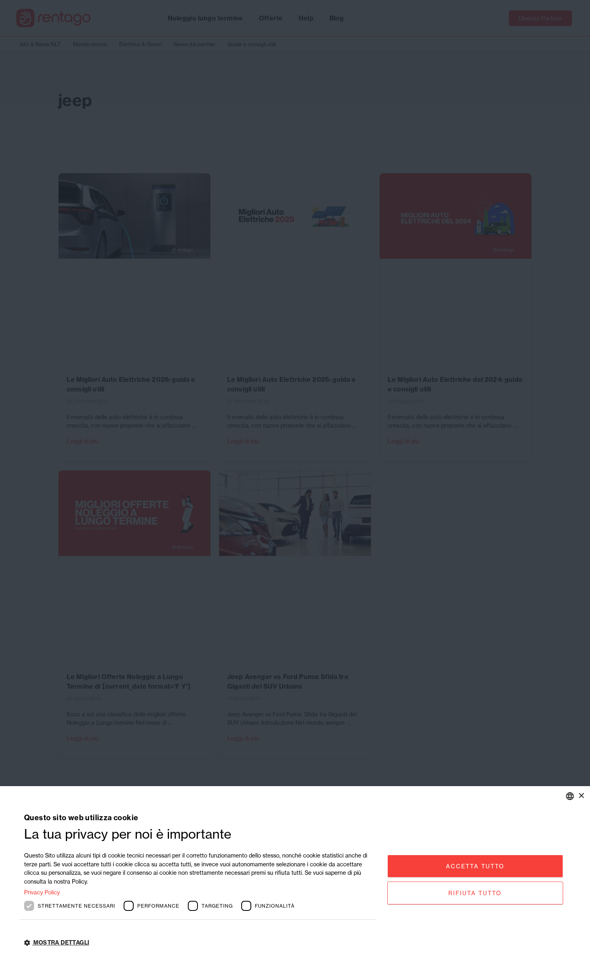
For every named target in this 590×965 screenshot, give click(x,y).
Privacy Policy (42, 892)
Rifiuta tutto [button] (475, 893)
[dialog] (295, 875)
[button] (200, 943)
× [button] (581, 796)
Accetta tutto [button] (475, 866)
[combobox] (570, 796)
